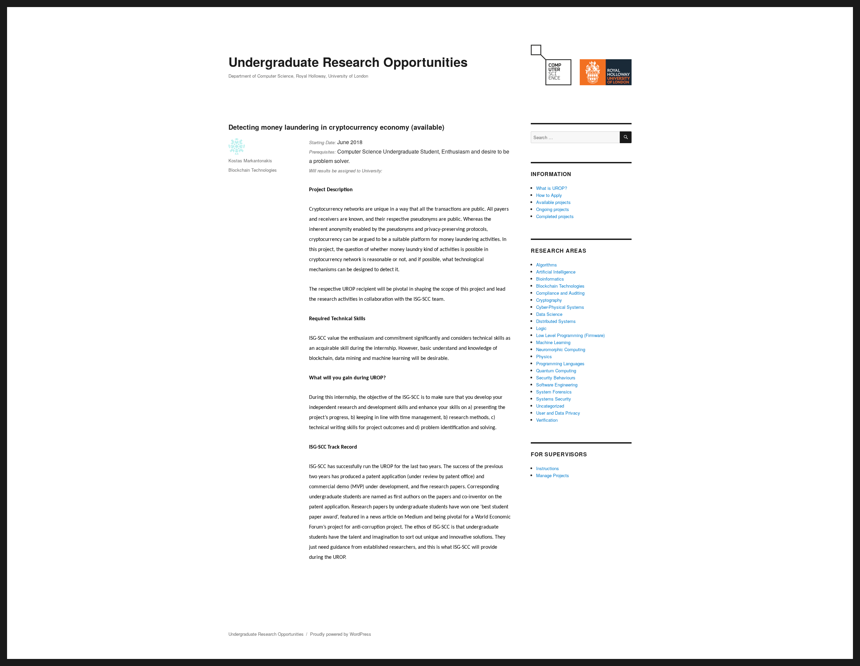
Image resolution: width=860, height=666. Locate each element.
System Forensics (554, 391)
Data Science (549, 314)
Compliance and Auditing (560, 293)
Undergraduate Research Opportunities (348, 61)
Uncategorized (550, 406)
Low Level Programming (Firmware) (570, 335)
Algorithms (546, 264)
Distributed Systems (556, 321)
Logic (541, 328)
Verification (547, 420)
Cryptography (549, 300)
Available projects (553, 202)
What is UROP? (551, 188)
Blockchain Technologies (252, 170)
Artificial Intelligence (555, 271)
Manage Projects (552, 475)
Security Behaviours (555, 377)
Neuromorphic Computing (560, 349)
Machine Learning (553, 342)
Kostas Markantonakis (250, 160)
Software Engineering (556, 384)
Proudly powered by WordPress (340, 634)
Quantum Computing (556, 370)
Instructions (547, 468)
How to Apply (549, 195)
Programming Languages (560, 363)
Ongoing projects (552, 209)
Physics (544, 356)
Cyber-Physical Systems (560, 307)
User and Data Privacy (558, 413)
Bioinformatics (550, 279)
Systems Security (553, 399)
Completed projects (555, 216)
